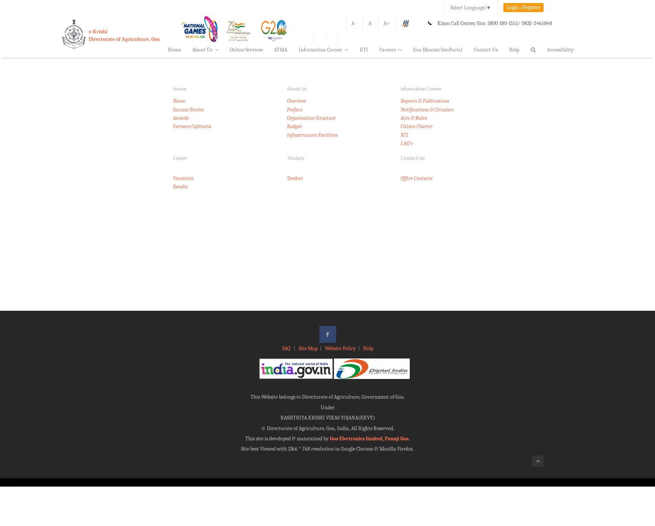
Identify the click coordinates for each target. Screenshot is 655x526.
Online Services (246, 50)
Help (514, 50)
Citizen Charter (416, 126)
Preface (294, 109)
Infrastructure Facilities (312, 135)
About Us (202, 50)
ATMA (280, 50)
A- (353, 23)
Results (180, 186)
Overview (296, 101)
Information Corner (320, 50)
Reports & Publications (425, 101)
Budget (294, 126)
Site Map (308, 348)
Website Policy (340, 348)
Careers (387, 50)
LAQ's (407, 143)
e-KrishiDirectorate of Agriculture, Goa (124, 35)
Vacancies (183, 178)
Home (174, 50)
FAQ (286, 348)
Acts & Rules (414, 118)
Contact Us (486, 50)
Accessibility (560, 50)
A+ (387, 23)
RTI (364, 50)
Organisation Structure (311, 118)
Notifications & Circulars (427, 109)
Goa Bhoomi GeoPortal (437, 50)
